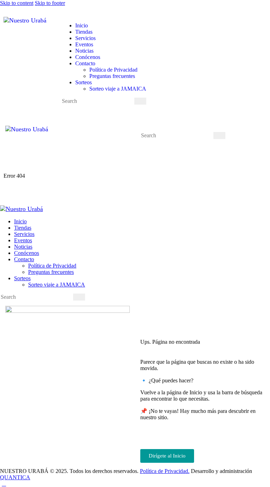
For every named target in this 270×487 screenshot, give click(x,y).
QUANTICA (15, 477)
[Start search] (140, 101)
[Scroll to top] (4, 484)
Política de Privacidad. (164, 471)
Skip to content (16, 3)
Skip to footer (50, 3)
